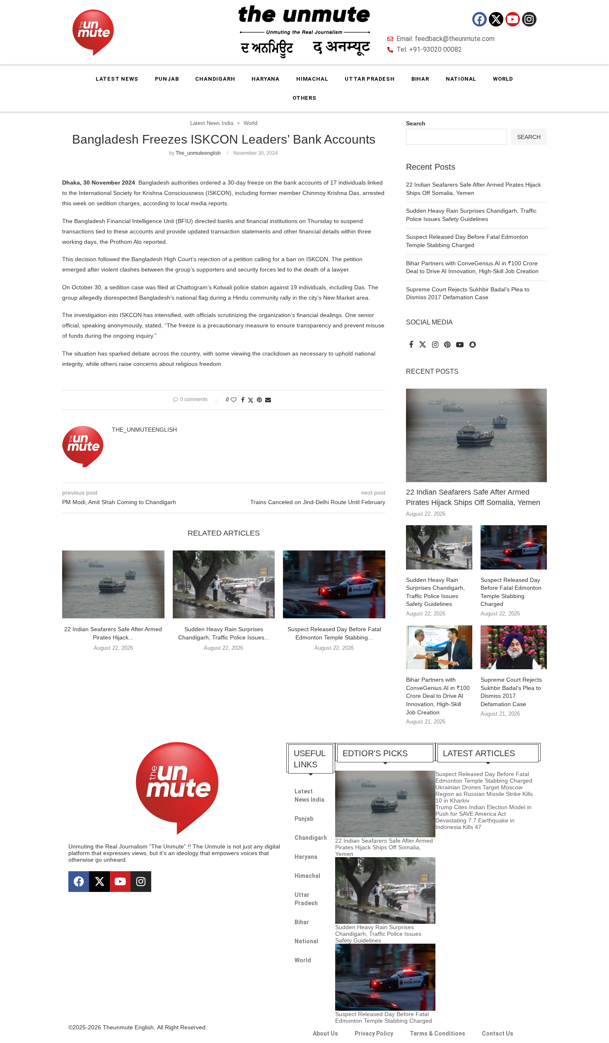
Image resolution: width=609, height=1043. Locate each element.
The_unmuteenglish (198, 153)
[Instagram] (529, 19)
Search (415, 123)
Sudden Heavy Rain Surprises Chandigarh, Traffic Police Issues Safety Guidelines (435, 592)
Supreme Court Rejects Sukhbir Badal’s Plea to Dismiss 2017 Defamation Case (511, 691)
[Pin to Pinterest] (259, 400)
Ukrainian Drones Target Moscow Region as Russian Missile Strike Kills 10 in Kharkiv (484, 794)
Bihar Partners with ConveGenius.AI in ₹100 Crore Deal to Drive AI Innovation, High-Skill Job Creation (438, 695)
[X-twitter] (496, 19)
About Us (325, 1033)
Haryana (265, 79)
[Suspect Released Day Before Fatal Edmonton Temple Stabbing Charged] (334, 584)
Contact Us (497, 1033)
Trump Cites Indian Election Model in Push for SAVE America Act (483, 810)
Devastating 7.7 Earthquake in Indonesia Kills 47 (475, 823)
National (461, 79)
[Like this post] (234, 400)
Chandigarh (215, 79)
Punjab (167, 79)
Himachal (312, 79)
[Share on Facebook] (242, 400)
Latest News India (309, 795)
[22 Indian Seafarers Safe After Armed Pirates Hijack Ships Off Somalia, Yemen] (113, 584)
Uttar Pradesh (369, 79)
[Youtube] (512, 19)
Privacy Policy (374, 1033)
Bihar (420, 79)
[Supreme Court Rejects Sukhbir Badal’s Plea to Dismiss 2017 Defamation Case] (514, 647)
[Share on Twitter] (251, 400)
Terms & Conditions (437, 1033)
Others (304, 98)
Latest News (117, 79)
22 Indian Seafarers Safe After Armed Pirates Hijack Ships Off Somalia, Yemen (473, 497)
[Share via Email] (268, 400)
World (503, 79)
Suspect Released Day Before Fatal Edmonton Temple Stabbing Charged (511, 592)
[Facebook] (479, 19)
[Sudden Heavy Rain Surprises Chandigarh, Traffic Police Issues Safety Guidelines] (224, 584)
